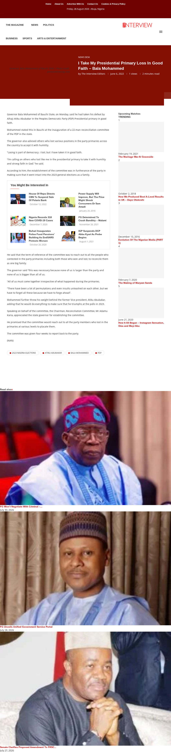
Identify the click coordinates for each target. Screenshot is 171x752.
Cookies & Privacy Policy (113, 4)
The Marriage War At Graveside (135, 156)
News (34, 25)
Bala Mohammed (80, 352)
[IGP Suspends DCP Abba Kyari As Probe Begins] (67, 236)
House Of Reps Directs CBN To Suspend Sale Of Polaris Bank (42, 197)
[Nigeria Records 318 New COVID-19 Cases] (18, 221)
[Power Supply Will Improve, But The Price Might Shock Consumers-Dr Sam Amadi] (67, 202)
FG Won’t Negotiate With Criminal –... (21, 506)
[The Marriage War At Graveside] (141, 137)
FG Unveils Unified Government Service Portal (26, 626)
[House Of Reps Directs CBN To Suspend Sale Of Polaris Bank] (18, 199)
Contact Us (92, 4)
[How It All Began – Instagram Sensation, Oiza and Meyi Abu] (141, 303)
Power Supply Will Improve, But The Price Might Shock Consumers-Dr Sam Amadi (91, 200)
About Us (59, 4)
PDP (100, 352)
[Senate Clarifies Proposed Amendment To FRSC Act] (85, 689)
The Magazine (15, 25)
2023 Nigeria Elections (24, 352)
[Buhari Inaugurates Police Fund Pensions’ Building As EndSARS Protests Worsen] (18, 238)
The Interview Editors (93, 73)
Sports (27, 38)
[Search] (166, 31)
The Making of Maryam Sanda (135, 282)
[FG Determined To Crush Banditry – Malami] (67, 221)
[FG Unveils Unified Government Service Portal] (85, 568)
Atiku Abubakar (53, 352)
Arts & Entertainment (51, 38)
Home (48, 4)
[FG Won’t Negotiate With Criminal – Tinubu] (85, 448)
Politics (48, 25)
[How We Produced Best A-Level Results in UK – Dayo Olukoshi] (141, 177)
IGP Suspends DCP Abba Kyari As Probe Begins (90, 234)
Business (12, 38)
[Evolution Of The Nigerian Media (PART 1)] (141, 220)
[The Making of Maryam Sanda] (141, 263)
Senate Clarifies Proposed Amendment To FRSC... (28, 747)
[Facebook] (81, 13)
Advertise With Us (75, 4)
